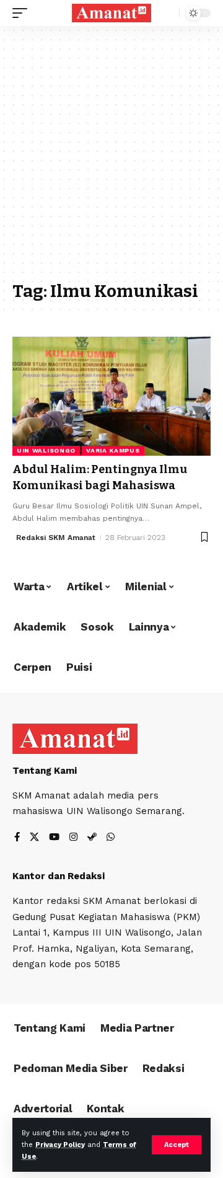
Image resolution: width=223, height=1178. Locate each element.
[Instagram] (73, 838)
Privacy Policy (60, 1145)
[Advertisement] (111, 159)
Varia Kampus (112, 450)
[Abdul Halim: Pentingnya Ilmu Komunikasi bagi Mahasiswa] (111, 396)
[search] (167, 13)
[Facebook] (17, 838)
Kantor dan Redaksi (58, 876)
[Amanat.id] (111, 13)
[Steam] (91, 838)
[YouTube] (54, 838)
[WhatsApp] (110, 838)
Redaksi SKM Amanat (55, 537)
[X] (34, 838)
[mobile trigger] (22, 13)
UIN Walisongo (46, 450)
